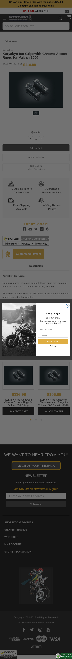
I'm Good (53, 346)
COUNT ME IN (53, 341)
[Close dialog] (67, 305)
